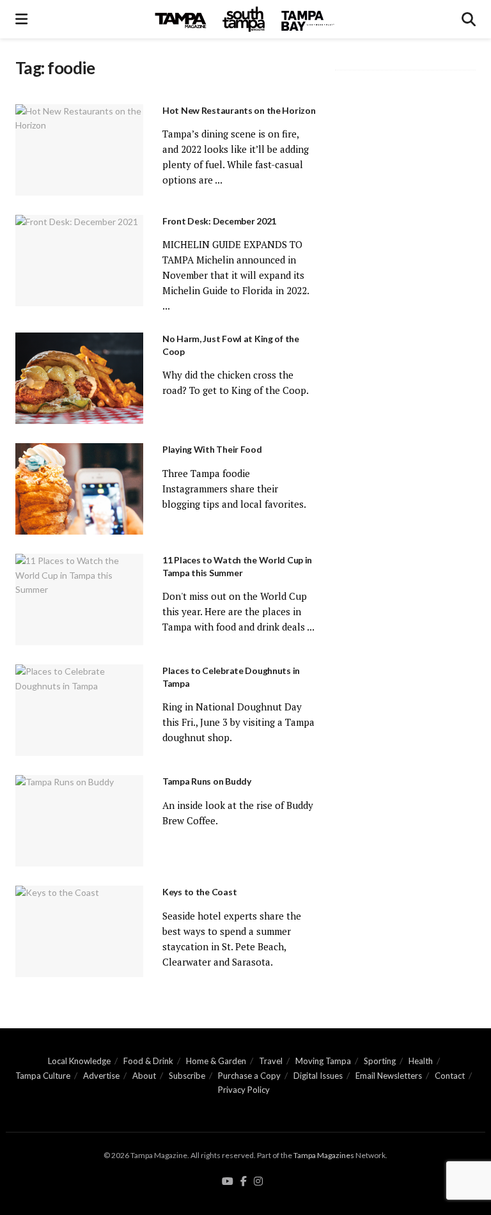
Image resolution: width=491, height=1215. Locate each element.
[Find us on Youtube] (227, 1182)
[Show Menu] (21, 19)
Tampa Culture (42, 1075)
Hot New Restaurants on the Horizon (238, 110)
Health (421, 1061)
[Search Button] (469, 19)
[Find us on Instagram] (258, 1182)
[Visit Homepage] (244, 19)
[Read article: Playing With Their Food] (79, 489)
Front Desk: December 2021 (219, 221)
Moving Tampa (323, 1061)
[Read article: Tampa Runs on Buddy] (79, 820)
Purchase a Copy (249, 1075)
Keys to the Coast (199, 891)
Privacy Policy (244, 1090)
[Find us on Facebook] (243, 1182)
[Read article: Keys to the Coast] (79, 931)
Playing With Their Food (212, 449)
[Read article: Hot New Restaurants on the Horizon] (79, 150)
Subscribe (187, 1075)
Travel (271, 1061)
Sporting (380, 1061)
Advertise (101, 1075)
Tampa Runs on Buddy (206, 781)
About (144, 1075)
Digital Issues (318, 1075)
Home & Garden (216, 1061)
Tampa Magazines (323, 1155)
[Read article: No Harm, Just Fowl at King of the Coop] (79, 378)
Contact (450, 1075)
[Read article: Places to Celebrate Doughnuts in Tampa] (79, 710)
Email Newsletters (388, 1075)
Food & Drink (148, 1061)
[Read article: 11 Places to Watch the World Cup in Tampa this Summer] (79, 599)
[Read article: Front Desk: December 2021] (79, 260)
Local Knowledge (79, 1061)
